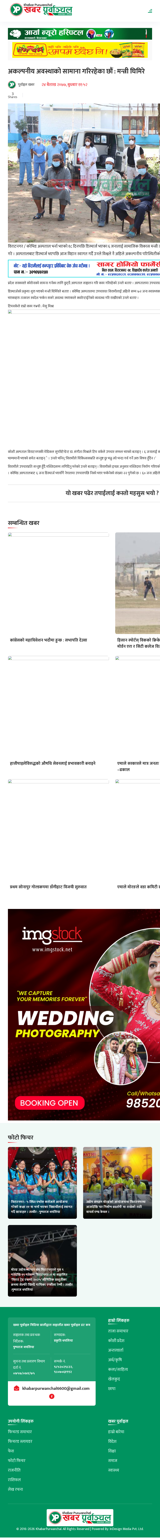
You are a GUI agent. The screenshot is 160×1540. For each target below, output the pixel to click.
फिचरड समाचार (20, 1431)
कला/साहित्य (118, 1369)
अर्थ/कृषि (115, 1360)
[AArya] (80, 35)
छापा (111, 1388)
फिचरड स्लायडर (20, 1441)
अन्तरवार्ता (115, 1350)
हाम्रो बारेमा (116, 1431)
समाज (112, 1460)
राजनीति (14, 1470)
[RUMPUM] (80, 51)
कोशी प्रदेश (116, 1340)
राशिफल (14, 1479)
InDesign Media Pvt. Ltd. (127, 1529)
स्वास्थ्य (113, 1470)
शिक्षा (112, 1451)
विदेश (112, 1441)
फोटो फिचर (16, 1460)
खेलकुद (114, 1379)
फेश (11, 1451)
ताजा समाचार (118, 1331)
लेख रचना (15, 1489)
